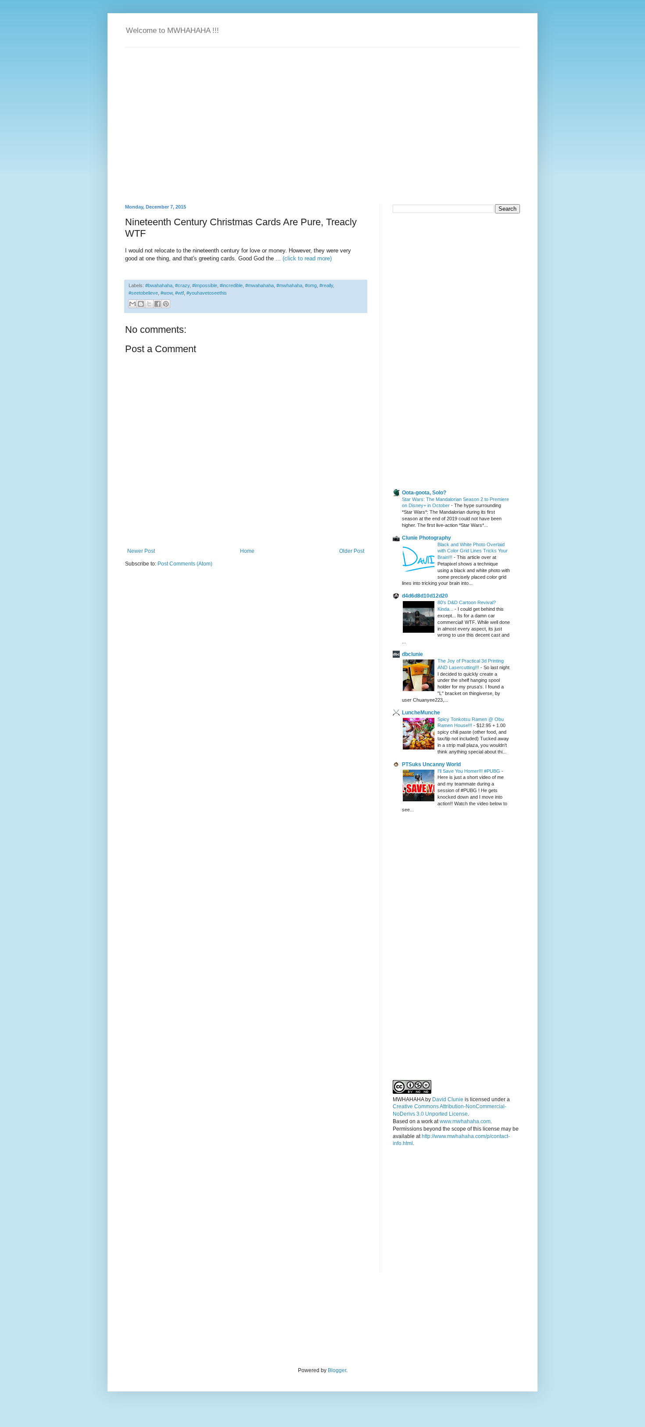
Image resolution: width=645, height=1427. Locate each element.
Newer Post (141, 551)
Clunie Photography (426, 538)
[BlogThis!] (140, 303)
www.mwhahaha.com (465, 1121)
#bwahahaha (158, 285)
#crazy (182, 285)
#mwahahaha (259, 285)
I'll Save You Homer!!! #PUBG (469, 771)
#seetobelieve (143, 292)
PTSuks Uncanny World (431, 764)
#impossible (204, 285)
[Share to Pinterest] (165, 303)
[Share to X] (149, 303)
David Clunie (447, 1099)
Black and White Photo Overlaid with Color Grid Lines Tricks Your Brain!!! (472, 551)
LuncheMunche (421, 713)
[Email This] (132, 303)
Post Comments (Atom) (185, 564)
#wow (166, 292)
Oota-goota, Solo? (424, 493)
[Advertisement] (458, 281)
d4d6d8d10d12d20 (425, 596)
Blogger (337, 1370)
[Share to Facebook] (157, 303)
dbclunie (412, 654)
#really (326, 285)
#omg (311, 285)
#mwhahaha (289, 285)
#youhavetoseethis (206, 292)
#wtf (179, 292)
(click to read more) (307, 258)
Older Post (351, 551)
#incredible (231, 285)
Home (247, 551)
